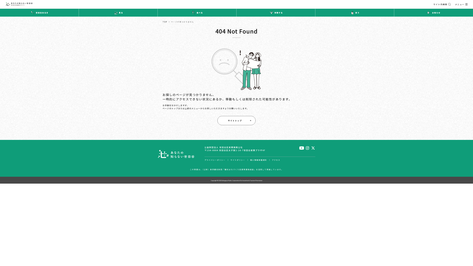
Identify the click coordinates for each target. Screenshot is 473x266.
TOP (165, 22)
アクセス (276, 160)
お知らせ (436, 12)
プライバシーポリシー (214, 160)
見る (121, 12)
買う (357, 12)
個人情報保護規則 (258, 160)
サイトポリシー (237, 160)
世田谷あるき (42, 12)
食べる (200, 12)
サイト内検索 (440, 4)
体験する (278, 12)
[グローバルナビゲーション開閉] (466, 4)
